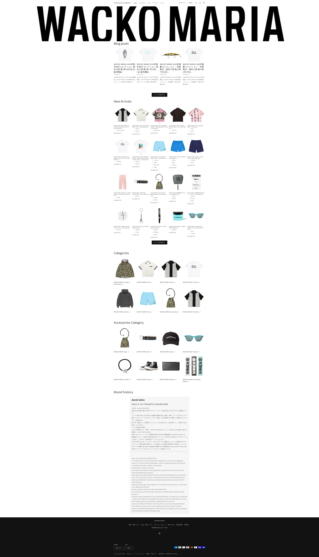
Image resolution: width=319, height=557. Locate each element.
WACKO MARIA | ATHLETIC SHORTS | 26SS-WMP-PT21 (177, 157)
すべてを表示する (159, 95)
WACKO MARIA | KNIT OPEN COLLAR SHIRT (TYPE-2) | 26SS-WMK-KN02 (140, 126)
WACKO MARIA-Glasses (190, 352)
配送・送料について (134, 524)
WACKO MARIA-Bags (120, 352)
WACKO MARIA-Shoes (144, 379)
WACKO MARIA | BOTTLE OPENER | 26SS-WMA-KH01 (140, 227)
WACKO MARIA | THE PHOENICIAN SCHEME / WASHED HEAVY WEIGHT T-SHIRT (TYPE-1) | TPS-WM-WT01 (140, 158)
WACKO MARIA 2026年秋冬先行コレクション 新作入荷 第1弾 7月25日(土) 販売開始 (147, 68)
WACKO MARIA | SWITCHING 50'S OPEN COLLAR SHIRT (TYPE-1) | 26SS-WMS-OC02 (121, 127)
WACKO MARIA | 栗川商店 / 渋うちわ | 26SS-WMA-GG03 (177, 193)
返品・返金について (146, 524)
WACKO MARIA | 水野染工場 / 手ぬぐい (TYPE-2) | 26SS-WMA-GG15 (195, 193)
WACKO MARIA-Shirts (167, 282)
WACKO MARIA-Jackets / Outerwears (122, 283)
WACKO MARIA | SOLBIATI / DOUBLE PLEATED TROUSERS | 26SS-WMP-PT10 (122, 194)
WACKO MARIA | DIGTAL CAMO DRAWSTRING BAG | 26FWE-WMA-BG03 (159, 194)
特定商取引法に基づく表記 (171, 553)
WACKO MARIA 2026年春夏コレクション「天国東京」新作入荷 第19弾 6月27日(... (193, 68)
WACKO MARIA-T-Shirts (190, 282)
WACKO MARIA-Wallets (167, 379)
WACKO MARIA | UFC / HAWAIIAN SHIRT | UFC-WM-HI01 (195, 126)
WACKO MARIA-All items (191, 312)
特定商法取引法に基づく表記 (159, 527)
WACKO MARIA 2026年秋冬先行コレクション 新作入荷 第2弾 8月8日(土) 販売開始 (124, 68)
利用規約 (186, 524)
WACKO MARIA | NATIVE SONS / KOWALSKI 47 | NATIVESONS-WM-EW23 (195, 228)
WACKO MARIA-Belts (143, 352)
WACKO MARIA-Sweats (121, 312)
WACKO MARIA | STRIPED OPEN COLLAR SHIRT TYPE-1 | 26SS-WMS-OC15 (177, 127)
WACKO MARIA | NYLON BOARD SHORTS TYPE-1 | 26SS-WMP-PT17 (159, 157)
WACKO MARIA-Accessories (169, 312)
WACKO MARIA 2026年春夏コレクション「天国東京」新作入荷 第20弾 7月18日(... (170, 68)
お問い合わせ (171, 524)
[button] (142, 3)
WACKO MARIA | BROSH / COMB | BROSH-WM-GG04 (158, 227)
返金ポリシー (130, 553)
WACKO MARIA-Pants (144, 312)
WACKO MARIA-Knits (143, 282)
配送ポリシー (154, 553)
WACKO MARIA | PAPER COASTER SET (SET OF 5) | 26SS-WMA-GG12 (122, 227)
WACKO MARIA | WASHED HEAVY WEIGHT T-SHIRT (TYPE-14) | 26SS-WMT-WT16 (122, 158)
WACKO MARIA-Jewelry (121, 379)
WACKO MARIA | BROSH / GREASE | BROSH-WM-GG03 (177, 227)
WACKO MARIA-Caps (166, 352)
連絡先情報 (179, 524)
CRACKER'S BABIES (121, 553)
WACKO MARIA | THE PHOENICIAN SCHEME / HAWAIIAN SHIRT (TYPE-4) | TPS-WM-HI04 (159, 127)
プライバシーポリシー (160, 524)
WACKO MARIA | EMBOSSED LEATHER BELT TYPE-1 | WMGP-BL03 (141, 193)
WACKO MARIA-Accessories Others (192, 380)
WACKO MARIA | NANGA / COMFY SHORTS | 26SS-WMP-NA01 (195, 157)
